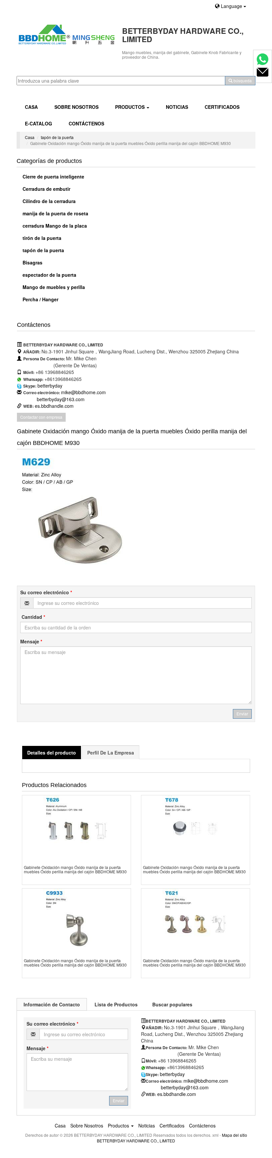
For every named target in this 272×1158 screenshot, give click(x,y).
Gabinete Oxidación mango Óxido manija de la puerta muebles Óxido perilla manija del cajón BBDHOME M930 (75, 869)
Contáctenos (86, 123)
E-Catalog (38, 123)
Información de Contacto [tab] (52, 1004)
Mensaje (31, 641)
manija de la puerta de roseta (54, 213)
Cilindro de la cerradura (48, 201)
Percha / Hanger (39, 299)
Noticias (177, 107)
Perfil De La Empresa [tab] (110, 752)
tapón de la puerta (57, 137)
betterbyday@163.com (61, 399)
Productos (130, 107)
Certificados (222, 107)
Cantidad (32, 617)
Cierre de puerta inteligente (52, 176)
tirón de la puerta (41, 238)
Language (231, 6)
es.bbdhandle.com (54, 405)
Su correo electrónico (46, 592)
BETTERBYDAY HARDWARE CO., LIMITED (136, 1140)
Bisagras (31, 262)
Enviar (242, 713)
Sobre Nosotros (76, 107)
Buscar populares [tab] (172, 1004)
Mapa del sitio (234, 1135)
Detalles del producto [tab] (51, 752)
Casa (31, 107)
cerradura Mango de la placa (54, 225)
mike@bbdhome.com (83, 392)
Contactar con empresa (41, 417)
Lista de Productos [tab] (116, 1004)
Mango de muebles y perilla (53, 287)
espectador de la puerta (48, 274)
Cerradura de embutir (45, 188)
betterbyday (49, 385)
